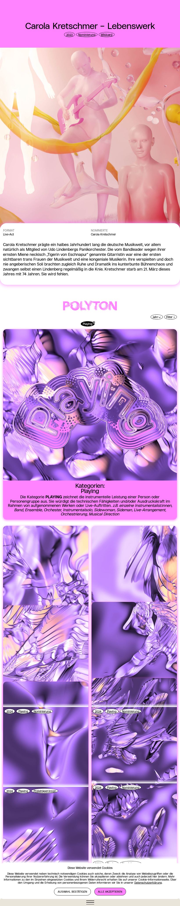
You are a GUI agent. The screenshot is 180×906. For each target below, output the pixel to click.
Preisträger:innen (45, 791)
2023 (69, 35)
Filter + (170, 317)
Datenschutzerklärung (148, 883)
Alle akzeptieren (110, 892)
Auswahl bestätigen (72, 892)
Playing (87, 324)
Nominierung (86, 35)
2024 (9, 711)
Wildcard (106, 35)
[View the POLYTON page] (90, 306)
